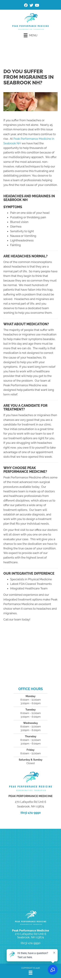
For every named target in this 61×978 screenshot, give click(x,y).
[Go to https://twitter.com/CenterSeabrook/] (31, 5)
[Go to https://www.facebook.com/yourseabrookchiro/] (26, 5)
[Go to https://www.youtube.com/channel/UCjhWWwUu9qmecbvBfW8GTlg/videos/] (37, 5)
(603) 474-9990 (31, 812)
